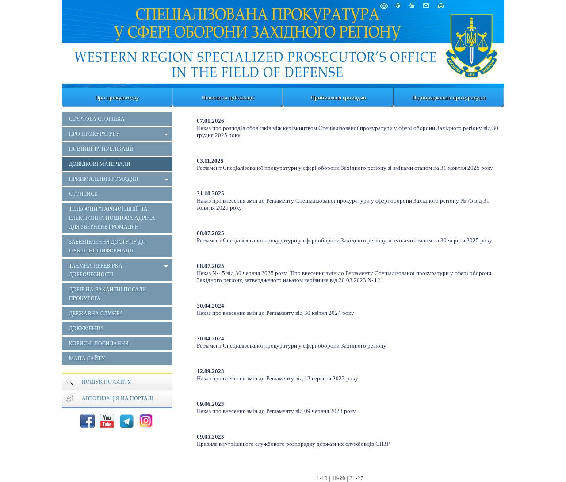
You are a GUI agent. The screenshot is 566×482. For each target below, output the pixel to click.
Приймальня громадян (338, 97)
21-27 (356, 478)
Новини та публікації (228, 97)
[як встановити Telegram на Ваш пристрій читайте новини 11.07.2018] (126, 421)
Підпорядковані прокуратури (449, 97)
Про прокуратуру (117, 97)
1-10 (322, 478)
